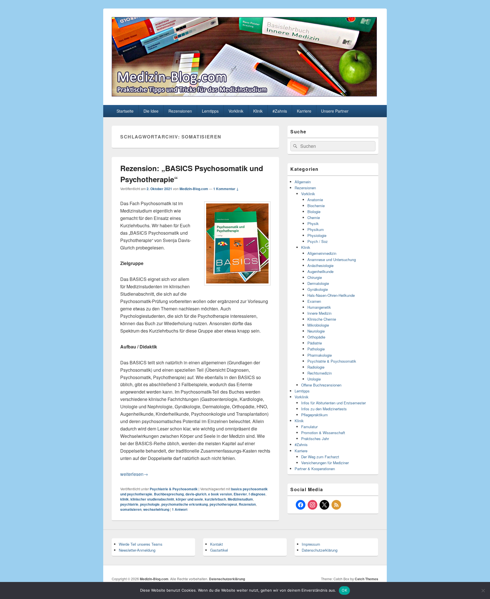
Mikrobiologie (318, 325)
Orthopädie (316, 337)
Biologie (313, 211)
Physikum (315, 229)
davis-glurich (195, 494)
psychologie (150, 504)
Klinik (258, 111)
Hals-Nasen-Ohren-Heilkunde (331, 295)
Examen (314, 301)
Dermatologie (318, 283)
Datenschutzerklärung (319, 550)
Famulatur (309, 426)
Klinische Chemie (321, 319)
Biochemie (316, 205)
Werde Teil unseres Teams (140, 544)
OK (344, 590)
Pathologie (316, 349)
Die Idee (151, 111)
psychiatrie (129, 504)
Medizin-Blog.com (193, 188)
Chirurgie (314, 277)
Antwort (179, 509)
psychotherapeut (223, 504)
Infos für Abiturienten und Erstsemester (333, 402)
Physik (313, 223)
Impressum (311, 544)
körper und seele (189, 499)
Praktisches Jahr (315, 438)
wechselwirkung (156, 509)
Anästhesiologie (320, 265)
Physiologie (316, 235)
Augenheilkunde (320, 271)
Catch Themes (366, 578)
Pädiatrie (314, 343)
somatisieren (130, 509)
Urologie (314, 379)
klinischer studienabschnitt (152, 499)
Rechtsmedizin (319, 373)
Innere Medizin (319, 313)
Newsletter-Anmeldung (137, 550)
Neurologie (316, 331)
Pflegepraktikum (314, 414)
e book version (220, 494)
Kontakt (216, 544)
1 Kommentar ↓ (226, 188)
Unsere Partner (335, 111)
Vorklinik (236, 111)
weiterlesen (134, 474)
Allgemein (303, 181)
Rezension (247, 504)
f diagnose (257, 494)
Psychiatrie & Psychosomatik (174, 488)
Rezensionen (180, 111)
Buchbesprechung (169, 494)
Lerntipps (210, 111)
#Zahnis (280, 111)
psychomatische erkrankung (184, 504)
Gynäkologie (317, 289)
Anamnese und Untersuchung (331, 259)
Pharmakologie (319, 355)
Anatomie (315, 199)
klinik (124, 499)
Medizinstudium (240, 499)
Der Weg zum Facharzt (320, 456)
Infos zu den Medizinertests (324, 408)
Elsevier (240, 494)
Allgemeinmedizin (321, 253)
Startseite (125, 111)
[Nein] (483, 590)
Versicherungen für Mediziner (325, 462)
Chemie (313, 217)
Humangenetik (319, 307)
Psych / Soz (317, 241)
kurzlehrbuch (215, 499)
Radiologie (315, 367)
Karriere (304, 111)
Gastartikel (219, 550)
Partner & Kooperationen (315, 468)
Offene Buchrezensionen (321, 385)
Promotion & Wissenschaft (323, 432)
